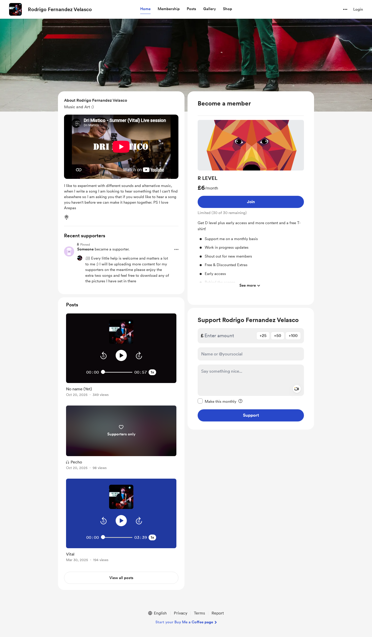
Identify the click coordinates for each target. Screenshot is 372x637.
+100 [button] (293, 335)
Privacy (180, 613)
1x (152, 372)
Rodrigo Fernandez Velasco (60, 9)
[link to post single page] (121, 390)
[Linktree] (66, 217)
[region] (251, 198)
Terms (199, 613)
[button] (145, 9)
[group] (251, 205)
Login (358, 9)
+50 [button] (277, 335)
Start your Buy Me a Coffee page (184, 622)
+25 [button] (263, 335)
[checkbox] (217, 401)
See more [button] (247, 285)
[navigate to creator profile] (15, 9)
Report (218, 613)
